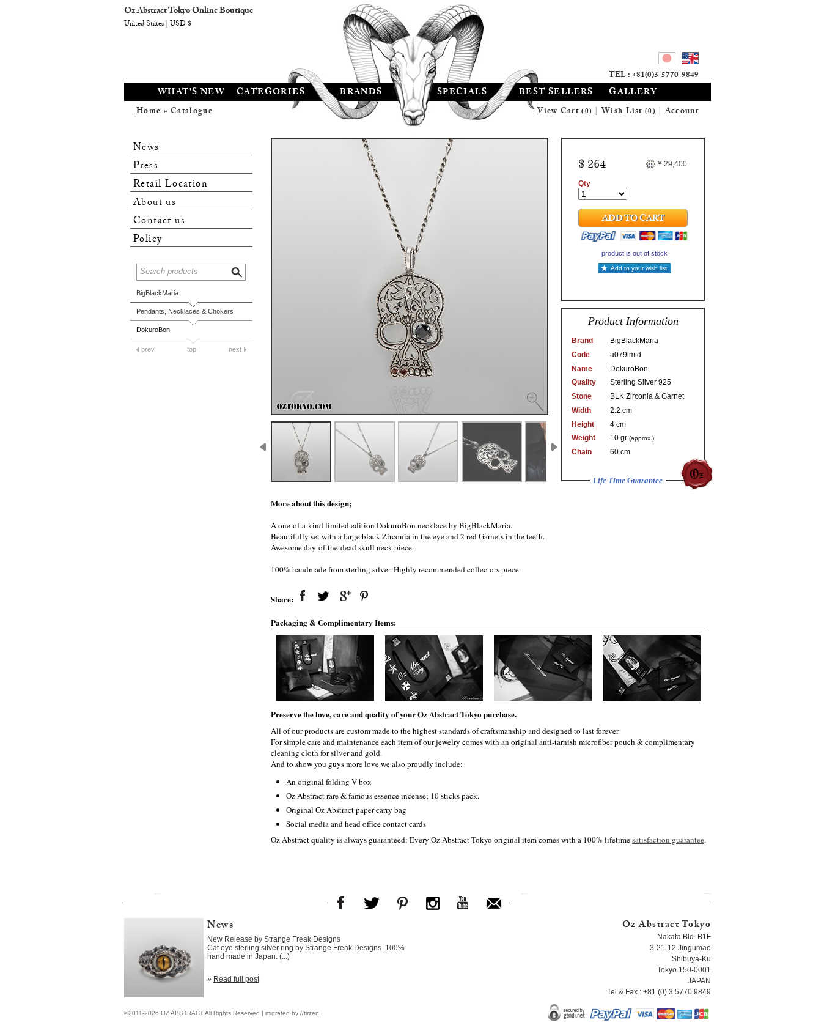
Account (682, 112)
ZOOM (535, 402)
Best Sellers (556, 93)
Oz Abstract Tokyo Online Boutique (417, 40)
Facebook (341, 902)
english (690, 60)
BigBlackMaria (157, 293)
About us (154, 202)
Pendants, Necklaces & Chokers (185, 311)
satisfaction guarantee (668, 839)
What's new (191, 93)
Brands (361, 93)
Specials (462, 93)
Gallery (633, 93)
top (191, 349)
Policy (147, 239)
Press (145, 166)
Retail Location (170, 184)
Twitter (371, 902)
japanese (666, 60)
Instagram (433, 902)
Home (148, 112)
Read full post (236, 979)
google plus (344, 596)
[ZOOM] (409, 276)
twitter (323, 596)
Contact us (159, 221)
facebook (302, 596)
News (146, 147)
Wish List (628, 112)
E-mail (494, 902)
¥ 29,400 (672, 164)
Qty (584, 183)
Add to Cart (633, 219)
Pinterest (402, 902)
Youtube (463, 902)
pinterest (365, 596)
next (235, 349)
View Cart (564, 112)
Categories (271, 93)
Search (238, 270)
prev (148, 349)
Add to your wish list (639, 268)
